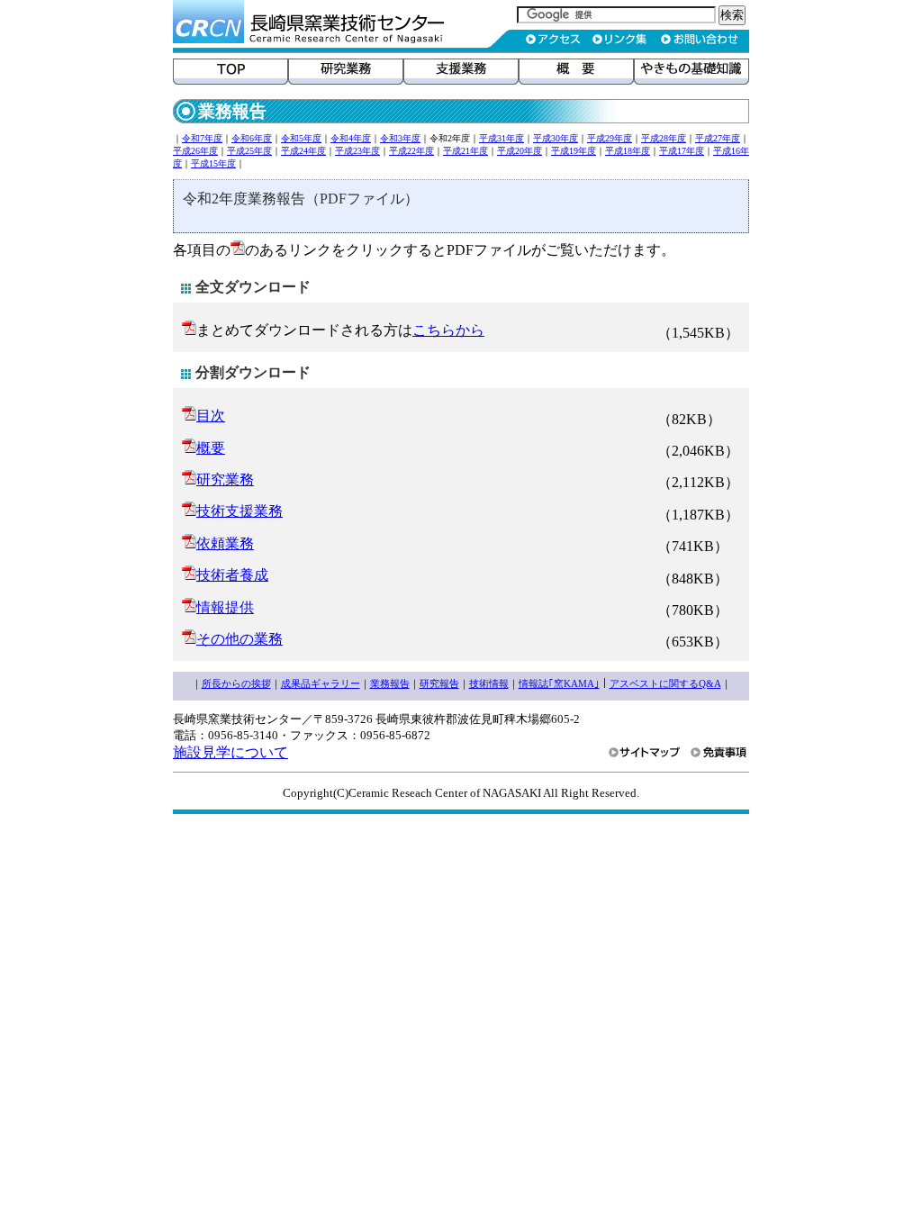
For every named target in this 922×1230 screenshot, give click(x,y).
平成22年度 (411, 151)
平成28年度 (663, 138)
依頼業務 (225, 543)
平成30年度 (555, 138)
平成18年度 (627, 151)
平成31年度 (501, 138)
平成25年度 (249, 151)
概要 (210, 448)
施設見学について (230, 752)
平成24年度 (303, 151)
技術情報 (489, 683)
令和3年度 (400, 138)
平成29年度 (609, 138)
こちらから (448, 330)
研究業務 (225, 479)
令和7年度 (202, 138)
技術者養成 (232, 575)
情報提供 (225, 607)
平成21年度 (465, 151)
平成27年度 (717, 138)
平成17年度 (681, 151)
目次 (210, 415)
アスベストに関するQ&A (665, 683)
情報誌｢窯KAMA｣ (559, 683)
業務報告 (390, 683)
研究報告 (439, 683)
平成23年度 (357, 151)
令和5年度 (301, 138)
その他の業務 (239, 639)
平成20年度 (519, 151)
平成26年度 (195, 151)
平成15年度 (213, 163)
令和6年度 (251, 138)
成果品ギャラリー (320, 683)
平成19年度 (573, 151)
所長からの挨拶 (236, 683)
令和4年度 (350, 138)
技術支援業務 (239, 511)
